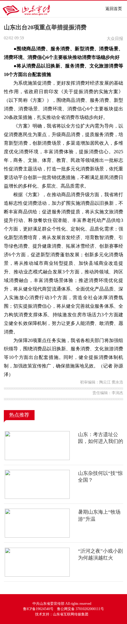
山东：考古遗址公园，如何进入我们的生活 (100, 441)
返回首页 (113, 9)
